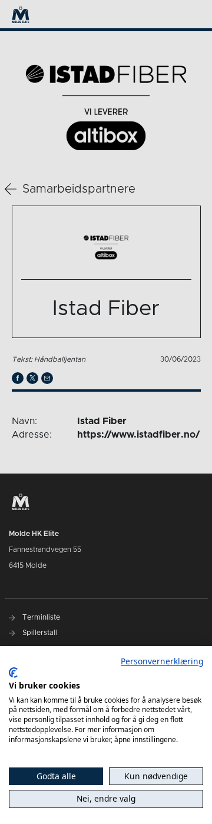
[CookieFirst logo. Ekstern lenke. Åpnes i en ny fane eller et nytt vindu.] (13, 672)
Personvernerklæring (162, 661)
